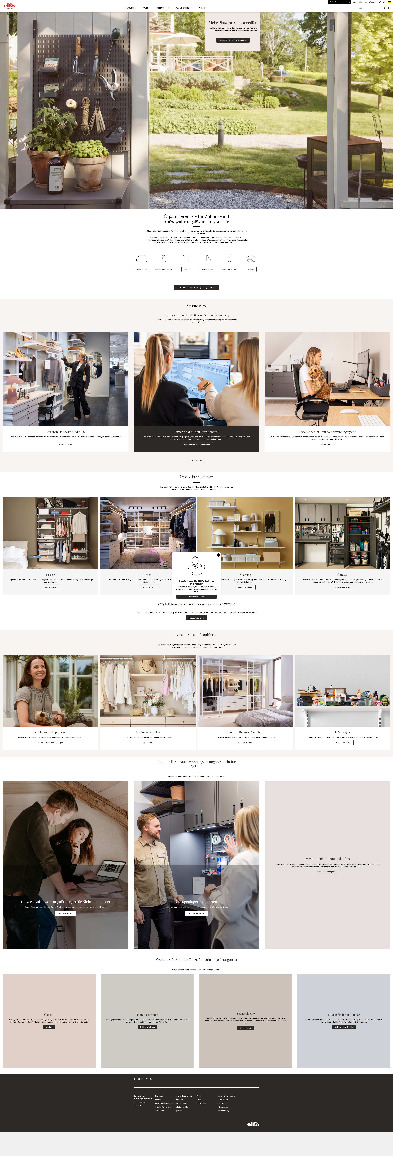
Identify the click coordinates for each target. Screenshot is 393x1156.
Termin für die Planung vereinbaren (233, 40)
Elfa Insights (201, 1103)
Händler (158, 1100)
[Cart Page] (389, 8)
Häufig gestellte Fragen (164, 1103)
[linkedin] (143, 1079)
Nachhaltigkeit (181, 1103)
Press (198, 1100)
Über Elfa (179, 1100)
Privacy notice (222, 1107)
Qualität (179, 1111)
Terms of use (222, 1100)
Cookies (220, 1103)
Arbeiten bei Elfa (182, 1107)
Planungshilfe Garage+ (196, 913)
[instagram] (139, 1079)
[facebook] (135, 1079)
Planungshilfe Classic (65, 913)
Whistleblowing (223, 1111)
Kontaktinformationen (163, 1107)
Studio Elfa (138, 1106)
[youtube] (151, 1079)
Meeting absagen (140, 1102)
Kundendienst (160, 1111)
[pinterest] (147, 1079)
